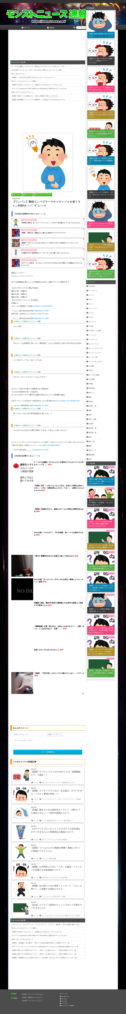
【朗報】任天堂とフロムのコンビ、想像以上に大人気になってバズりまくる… (37, 85)
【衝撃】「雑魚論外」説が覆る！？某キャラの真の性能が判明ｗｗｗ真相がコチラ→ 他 (40, 943)
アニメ (44, 896)
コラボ (35, 782)
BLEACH (45, 877)
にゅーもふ (64, 999)
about (15, 993)
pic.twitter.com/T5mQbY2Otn (69, 401)
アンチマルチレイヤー (50, 799)
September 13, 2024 (40, 405)
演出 (60, 839)
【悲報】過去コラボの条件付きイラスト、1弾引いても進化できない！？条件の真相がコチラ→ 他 (43, 950)
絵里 (78, 915)
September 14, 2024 (41, 311)
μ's (43, 858)
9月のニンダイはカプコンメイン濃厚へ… (25, 81)
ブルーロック (51, 839)
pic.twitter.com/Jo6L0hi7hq (42, 306)
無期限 (65, 782)
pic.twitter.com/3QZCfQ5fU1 (49, 445)
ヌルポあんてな (65, 996)
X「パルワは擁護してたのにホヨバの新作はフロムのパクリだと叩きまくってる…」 (39, 66)
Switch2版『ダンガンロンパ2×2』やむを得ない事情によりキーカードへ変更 (36, 70)
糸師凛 (64, 839)
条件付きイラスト (56, 820)
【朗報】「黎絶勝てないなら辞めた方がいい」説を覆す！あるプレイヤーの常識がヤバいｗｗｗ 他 (44, 957)
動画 (50, 858)
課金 (63, 896)
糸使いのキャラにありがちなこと (22, 92)
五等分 (54, 896)
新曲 (54, 858)
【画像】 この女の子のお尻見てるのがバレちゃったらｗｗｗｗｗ (33, 77)
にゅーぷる (64, 1001)
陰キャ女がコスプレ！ (18, 74)
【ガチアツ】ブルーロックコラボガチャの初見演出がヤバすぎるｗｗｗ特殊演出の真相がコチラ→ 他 (44, 946)
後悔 (48, 820)
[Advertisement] (47, 45)
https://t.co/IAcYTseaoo (39, 314)
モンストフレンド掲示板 (67, 1005)
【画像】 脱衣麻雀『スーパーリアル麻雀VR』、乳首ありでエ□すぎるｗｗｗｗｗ (38, 99)
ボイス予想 (64, 915)
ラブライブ (58, 782)
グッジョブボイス (48, 915)
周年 (65, 877)
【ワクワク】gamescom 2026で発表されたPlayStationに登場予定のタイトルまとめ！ (39, 88)
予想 (62, 877)
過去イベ (70, 820)
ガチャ (60, 799)
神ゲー (59, 896)
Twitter (15, 998)
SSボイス (45, 782)
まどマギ (57, 877)
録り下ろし (72, 782)
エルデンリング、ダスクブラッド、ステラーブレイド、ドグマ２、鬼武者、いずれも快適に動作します (45, 924)
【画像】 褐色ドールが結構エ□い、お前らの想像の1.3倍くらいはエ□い (34, 96)
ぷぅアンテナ (64, 1003)
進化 (65, 820)
